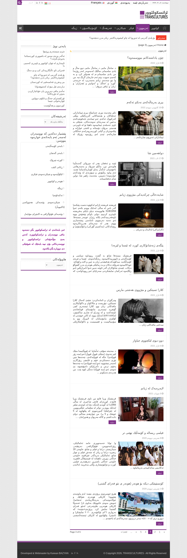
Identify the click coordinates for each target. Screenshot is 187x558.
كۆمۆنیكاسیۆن (89, 28)
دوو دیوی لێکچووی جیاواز (148, 340)
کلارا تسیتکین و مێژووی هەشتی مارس (139, 289)
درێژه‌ (112, 92)
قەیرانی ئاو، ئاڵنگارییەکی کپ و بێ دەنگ (46, 70)
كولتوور (155, 28)
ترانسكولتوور (164, 28)
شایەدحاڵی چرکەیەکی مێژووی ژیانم (141, 194)
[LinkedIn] (37, 3)
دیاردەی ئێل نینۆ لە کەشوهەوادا (50, 86)
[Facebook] (39, 3)
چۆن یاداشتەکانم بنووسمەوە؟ (145, 57)
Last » (124, 532)
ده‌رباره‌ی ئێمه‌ (140, 2)
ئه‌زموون (143, 28)
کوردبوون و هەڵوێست (54, 105)
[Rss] (42, 3)
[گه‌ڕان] (19, 2)
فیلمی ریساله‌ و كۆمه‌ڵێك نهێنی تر (142, 432)
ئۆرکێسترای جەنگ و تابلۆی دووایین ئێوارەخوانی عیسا (48, 99)
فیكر (131, 28)
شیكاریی (121, 28)
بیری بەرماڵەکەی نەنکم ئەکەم (145, 102)
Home (160, 45)
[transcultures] (154, 15)
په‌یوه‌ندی (125, 2)
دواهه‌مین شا (155, 153)
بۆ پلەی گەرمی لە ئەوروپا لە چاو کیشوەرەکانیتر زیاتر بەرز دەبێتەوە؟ (48, 76)
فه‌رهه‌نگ (107, 28)
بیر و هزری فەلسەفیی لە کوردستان (47, 82)
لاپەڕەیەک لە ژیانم (152, 388)
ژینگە (74, 28)
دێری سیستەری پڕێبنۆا (54, 51)
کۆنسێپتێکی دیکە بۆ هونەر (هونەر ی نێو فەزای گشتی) (130, 483)
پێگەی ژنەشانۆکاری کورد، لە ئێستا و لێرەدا (137, 245)
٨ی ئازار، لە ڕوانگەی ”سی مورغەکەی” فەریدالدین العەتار (127, 38)
